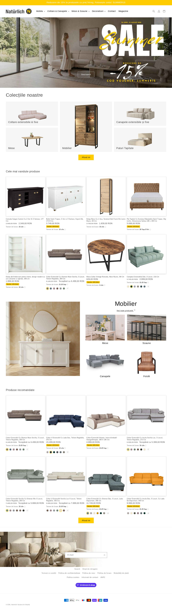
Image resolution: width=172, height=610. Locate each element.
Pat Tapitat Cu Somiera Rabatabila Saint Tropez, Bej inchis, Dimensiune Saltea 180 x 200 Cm (146, 220)
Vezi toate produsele (125, 311)
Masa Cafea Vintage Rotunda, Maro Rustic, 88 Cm (105, 277)
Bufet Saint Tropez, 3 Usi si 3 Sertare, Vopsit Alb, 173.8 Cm (65, 220)
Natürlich (14, 604)
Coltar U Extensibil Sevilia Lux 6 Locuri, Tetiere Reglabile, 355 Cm (64, 500)
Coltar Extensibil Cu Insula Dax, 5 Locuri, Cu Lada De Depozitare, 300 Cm (145, 500)
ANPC (103, 577)
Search (77, 569)
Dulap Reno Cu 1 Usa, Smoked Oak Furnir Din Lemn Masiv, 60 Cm (105, 220)
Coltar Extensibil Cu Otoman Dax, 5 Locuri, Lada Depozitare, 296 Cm (104, 500)
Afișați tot (86, 157)
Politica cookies (73, 577)
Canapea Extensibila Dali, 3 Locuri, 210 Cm (143, 277)
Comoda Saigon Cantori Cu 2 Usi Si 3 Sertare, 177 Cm (25, 220)
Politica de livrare (104, 573)
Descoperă (86, 74)
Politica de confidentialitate (69, 573)
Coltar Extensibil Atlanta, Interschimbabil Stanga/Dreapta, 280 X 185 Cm (101, 439)
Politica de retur (88, 573)
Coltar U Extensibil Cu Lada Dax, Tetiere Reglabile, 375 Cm (65, 439)
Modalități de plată (121, 573)
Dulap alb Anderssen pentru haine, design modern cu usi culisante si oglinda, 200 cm (25, 278)
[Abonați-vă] (104, 555)
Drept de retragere (90, 569)
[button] (40, 11)
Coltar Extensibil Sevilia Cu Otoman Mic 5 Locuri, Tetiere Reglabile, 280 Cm (24, 500)
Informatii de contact (90, 577)
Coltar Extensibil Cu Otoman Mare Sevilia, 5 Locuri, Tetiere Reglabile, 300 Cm (65, 278)
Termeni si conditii (49, 573)
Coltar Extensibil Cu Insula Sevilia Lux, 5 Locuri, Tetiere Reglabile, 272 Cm (145, 439)
